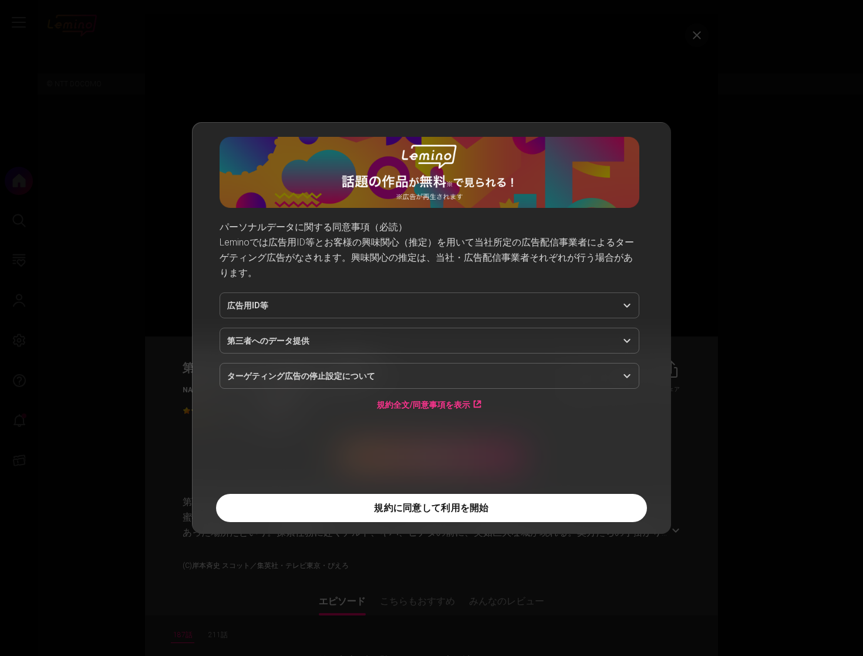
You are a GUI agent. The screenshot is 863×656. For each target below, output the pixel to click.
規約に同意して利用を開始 (431, 507)
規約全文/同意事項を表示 (423, 404)
